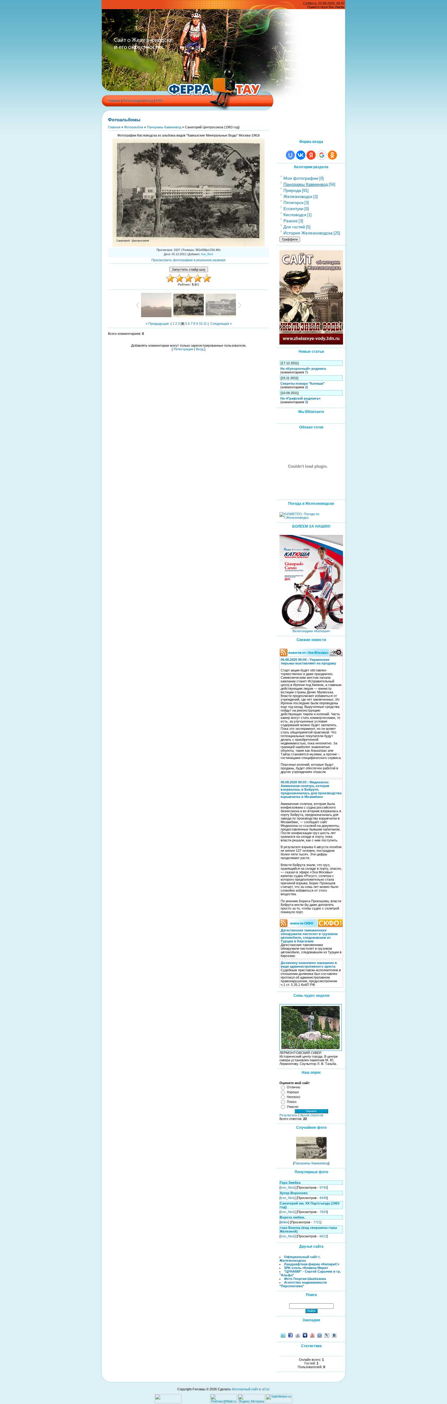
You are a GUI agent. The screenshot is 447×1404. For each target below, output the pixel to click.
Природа (292, 190)
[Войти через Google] (322, 155)
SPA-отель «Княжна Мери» (306, 1268)
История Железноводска (308, 233)
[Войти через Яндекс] (311, 155)
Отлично (293, 1087)
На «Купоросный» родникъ (303, 368)
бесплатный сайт (245, 1389)
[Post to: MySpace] (305, 1335)
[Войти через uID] (290, 155)
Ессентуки (293, 208)
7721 (317, 1222)
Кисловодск (294, 214)
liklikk (284, 1222)
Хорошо (293, 1092)
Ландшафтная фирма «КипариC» (311, 1264)
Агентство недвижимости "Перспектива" (303, 1284)
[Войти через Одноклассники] (332, 155)
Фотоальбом (133, 127)
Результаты (288, 1115)
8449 (323, 1198)
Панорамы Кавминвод (164, 127)
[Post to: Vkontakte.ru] (334, 1335)
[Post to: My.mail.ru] (319, 1335)
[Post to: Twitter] (283, 1335)
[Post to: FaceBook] (290, 1335)
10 (201, 323)
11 (205, 323)
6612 (323, 1236)
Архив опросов (311, 1115)
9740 (323, 1187)
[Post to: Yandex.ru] (312, 1335)
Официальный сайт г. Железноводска (300, 1258)
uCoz (266, 1389)
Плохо (291, 1102)
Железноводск (297, 196)
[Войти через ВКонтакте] (300, 155)
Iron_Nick (207, 254)
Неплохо (293, 1097)
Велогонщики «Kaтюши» (311, 631)
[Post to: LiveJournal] (327, 1335)
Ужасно (292, 1106)
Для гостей (294, 226)
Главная (114, 100)
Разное (290, 220)
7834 (323, 1212)
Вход (149, 100)
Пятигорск (293, 202)
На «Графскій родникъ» (300, 398)
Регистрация (133, 100)
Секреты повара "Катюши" (302, 383)
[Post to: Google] (297, 1335)
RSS (159, 100)
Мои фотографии (300, 178)
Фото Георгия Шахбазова (305, 1279)
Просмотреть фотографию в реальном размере (188, 260)
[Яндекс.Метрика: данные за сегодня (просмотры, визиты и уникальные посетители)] (251, 1398)
